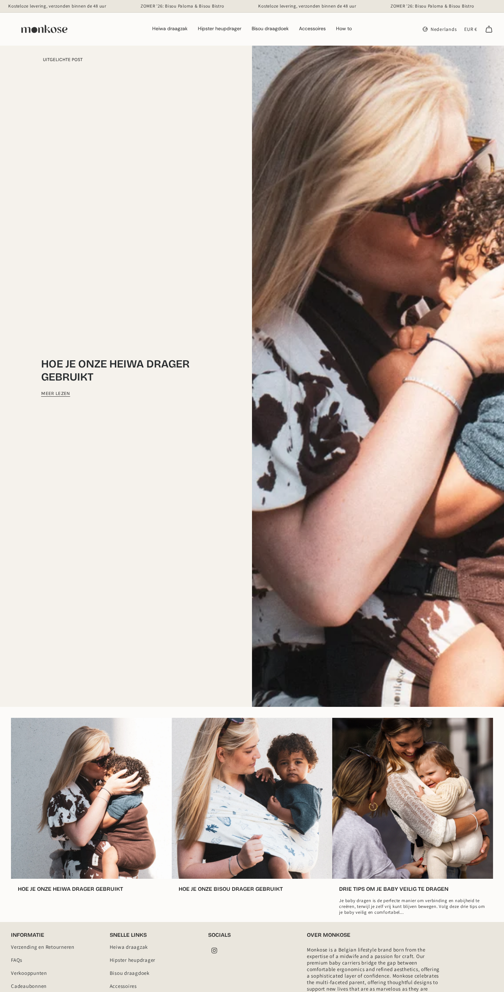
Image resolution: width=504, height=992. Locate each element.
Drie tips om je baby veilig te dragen (393, 889)
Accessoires (123, 986)
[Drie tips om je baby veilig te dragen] (412, 798)
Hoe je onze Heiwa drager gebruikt (115, 370)
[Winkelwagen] (489, 29)
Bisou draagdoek (129, 973)
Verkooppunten (29, 973)
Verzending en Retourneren (42, 947)
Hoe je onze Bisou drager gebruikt (231, 889)
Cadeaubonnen (29, 986)
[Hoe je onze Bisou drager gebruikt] (252, 798)
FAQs (16, 960)
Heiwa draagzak (129, 947)
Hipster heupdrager (133, 960)
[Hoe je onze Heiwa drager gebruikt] (91, 798)
